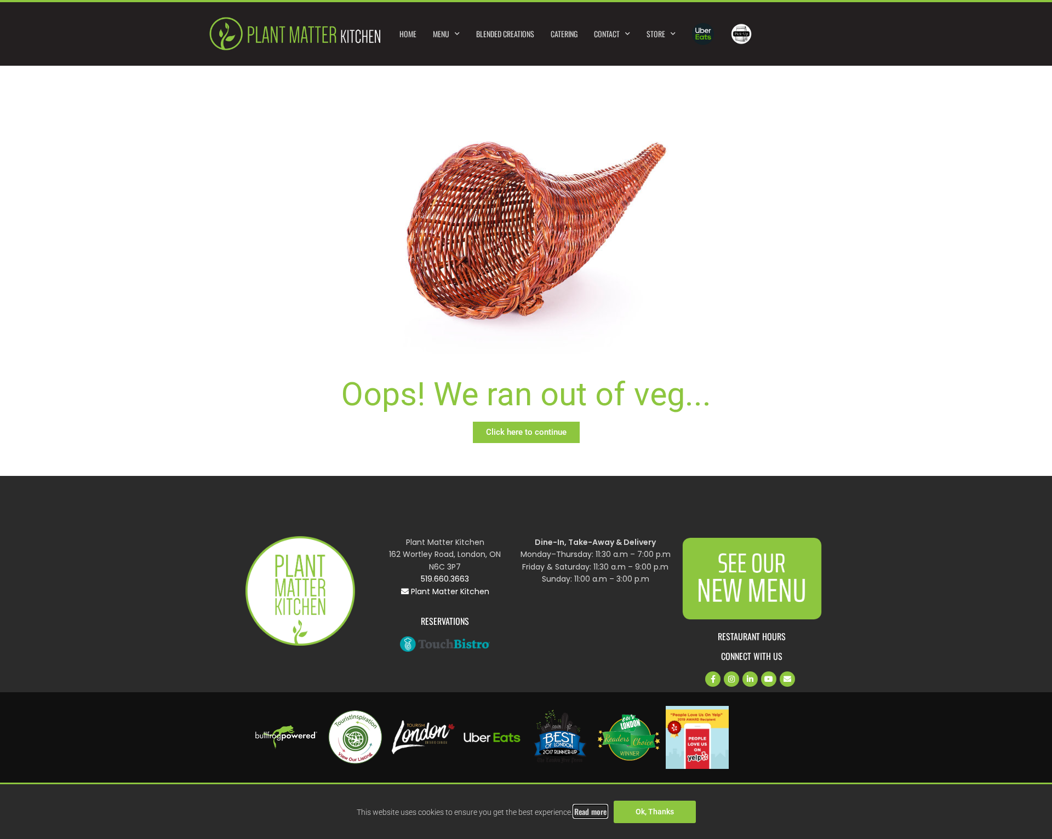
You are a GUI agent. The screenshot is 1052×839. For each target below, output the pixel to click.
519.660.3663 (445, 578)
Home (407, 33)
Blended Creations (505, 33)
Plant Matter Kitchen (449, 591)
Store (656, 33)
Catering (564, 33)
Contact (607, 33)
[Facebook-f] (713, 679)
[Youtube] (768, 679)
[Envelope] (787, 679)
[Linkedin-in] (750, 679)
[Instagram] (731, 679)
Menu (441, 33)
